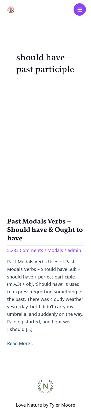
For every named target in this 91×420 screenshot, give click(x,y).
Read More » (20, 343)
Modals (55, 250)
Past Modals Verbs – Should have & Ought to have (45, 230)
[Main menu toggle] (80, 9)
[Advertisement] (46, 146)
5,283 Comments (25, 250)
